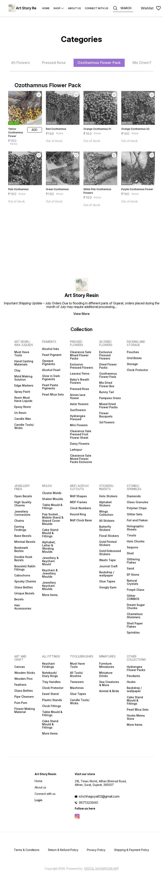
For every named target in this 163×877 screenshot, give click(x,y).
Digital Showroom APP (101, 868)
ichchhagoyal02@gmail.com (99, 796)
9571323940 (88, 802)
